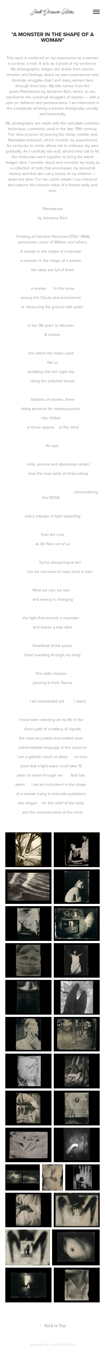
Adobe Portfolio (62, 1345)
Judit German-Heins (52, 11)
